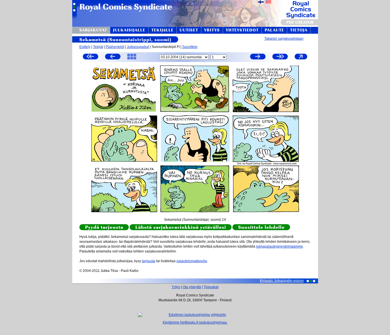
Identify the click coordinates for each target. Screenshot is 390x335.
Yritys (176, 287)
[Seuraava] (258, 57)
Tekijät (98, 47)
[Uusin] (280, 57)
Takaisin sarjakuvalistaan (283, 39)
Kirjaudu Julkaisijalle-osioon (282, 281)
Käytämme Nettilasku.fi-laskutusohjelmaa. (195, 322)
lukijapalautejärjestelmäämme (279, 246)
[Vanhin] (90, 57)
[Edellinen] (113, 57)
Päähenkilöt (115, 47)
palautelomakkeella (191, 261)
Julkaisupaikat (138, 47)
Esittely (85, 47)
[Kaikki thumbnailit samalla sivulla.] (132, 59)
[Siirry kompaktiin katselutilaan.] (301, 59)
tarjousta (148, 261)
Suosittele (190, 47)
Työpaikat (211, 287)
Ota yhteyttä (192, 287)
